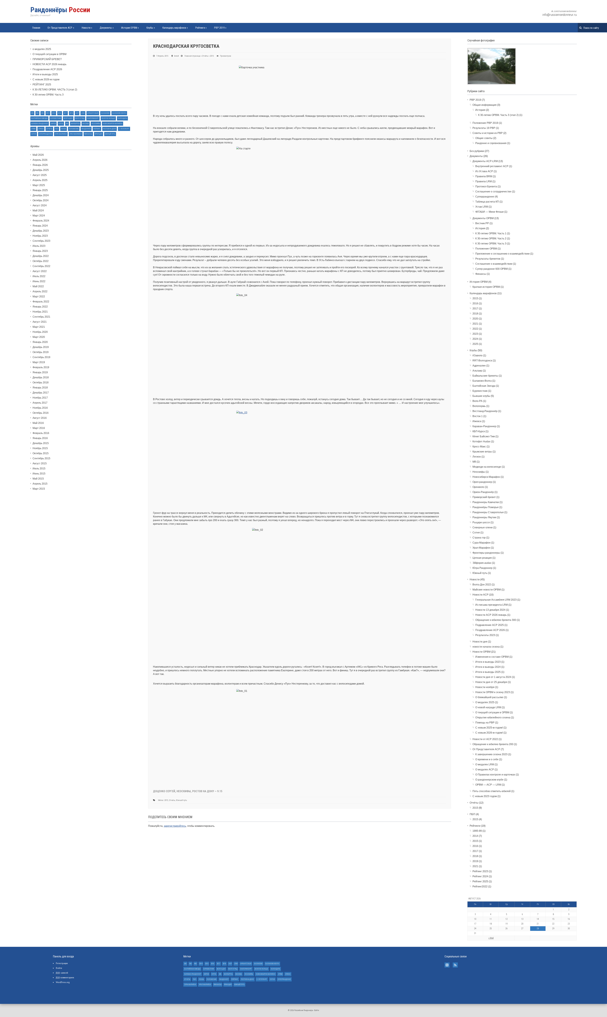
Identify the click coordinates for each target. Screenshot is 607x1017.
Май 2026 (38, 155)
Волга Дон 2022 (481, 584)
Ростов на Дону (109, 129)
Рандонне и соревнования (490, 143)
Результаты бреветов (487, 258)
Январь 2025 (40, 190)
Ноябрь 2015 (40, 448)
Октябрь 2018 (41, 382)
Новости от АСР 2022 (485, 739)
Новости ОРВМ (481, 651)
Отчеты (172, 800)
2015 (212, 56)
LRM (83, 113)
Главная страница (192, 56)
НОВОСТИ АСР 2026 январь (49, 64)
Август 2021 (40, 321)
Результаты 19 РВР (483, 128)
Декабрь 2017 (41, 392)
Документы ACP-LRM (485, 161)
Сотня (33, 134)
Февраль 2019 (41, 367)
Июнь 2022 (39, 281)
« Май (491, 938)
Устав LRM (481, 206)
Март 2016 (39, 428)
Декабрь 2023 (41, 230)
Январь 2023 (40, 251)
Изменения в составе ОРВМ (492, 656)
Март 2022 (39, 296)
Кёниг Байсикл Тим (483, 436)
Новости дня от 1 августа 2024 (493, 677)
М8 (67, 124)
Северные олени (482, 527)
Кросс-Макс (479, 446)
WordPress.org (63, 982)
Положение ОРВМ (486, 248)
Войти (59, 968)
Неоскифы (96, 124)
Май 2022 (38, 286)
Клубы (150, 27)
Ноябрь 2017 (40, 397)
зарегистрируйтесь (175, 826)
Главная (36, 27)
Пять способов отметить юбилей (491, 791)
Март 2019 (39, 362)
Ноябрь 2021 (40, 311)
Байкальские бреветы (485, 375)
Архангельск (92, 113)
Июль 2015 (39, 468)
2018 (71, 113)
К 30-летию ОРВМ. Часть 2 (490, 238)
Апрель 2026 (40, 160)
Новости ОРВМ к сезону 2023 (492, 692)
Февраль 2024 (41, 220)
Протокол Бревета (486, 186)
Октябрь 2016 (41, 413)
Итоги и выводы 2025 (45, 74)
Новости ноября (484, 687)
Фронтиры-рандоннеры (486, 552)
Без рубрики (477, 151)
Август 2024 (40, 205)
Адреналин (479, 365)
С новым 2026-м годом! (489, 732)
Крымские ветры (482, 451)
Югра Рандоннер (482, 568)
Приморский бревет (484, 497)
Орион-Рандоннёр (483, 492)
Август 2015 (40, 463)
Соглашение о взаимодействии (493, 263)
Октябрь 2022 (41, 261)
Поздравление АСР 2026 (47, 69)
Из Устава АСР (484, 171)
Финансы (88, 134)
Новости (87, 27)
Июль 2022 (39, 276)
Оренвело (478, 487)
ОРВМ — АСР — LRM (488, 784)
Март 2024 (39, 215)
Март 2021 (39, 327)
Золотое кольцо (108, 118)
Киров (53, 124)
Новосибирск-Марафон (112, 124)
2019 (475, 861)
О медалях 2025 (484, 702)
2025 (475, 344)
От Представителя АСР (61, 27)
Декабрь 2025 (41, 170)
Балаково (105, 113)
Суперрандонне (45, 134)
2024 (475, 339)
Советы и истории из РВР (487, 133)
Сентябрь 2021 (41, 316)
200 (32, 113)
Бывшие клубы (481, 396)
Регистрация (62, 963)
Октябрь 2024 (41, 200)
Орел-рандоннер (482, 482)
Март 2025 (39, 185)
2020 (475, 318)
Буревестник (55, 118)
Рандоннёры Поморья (485, 507)
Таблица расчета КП (487, 201)
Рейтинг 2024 (480, 876)
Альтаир (477, 370)
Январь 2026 (40, 165)
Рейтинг (96, 129)
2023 (475, 333)
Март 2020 (39, 337)
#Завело (477, 355)
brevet (176, 56)
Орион (41, 129)
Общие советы (484, 138)
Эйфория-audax (481, 563)
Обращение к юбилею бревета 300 (495, 620)
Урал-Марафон (76, 134)
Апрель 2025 (40, 180)
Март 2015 (39, 488)
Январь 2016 (40, 438)
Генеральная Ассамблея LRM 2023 (496, 599)
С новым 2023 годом (484, 796)
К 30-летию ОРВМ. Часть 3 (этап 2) (498, 115)
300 (37, 113)
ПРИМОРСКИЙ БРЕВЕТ (47, 59)
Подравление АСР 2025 (489, 625)
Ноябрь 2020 (40, 332)
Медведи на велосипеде (486, 466)
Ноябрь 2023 (40, 235)
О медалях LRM (484, 764)
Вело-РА (477, 401)
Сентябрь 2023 (41, 241)
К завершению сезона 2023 (491, 754)
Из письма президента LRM (491, 604)
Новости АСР (480, 594)
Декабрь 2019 (41, 347)
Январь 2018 (40, 387)
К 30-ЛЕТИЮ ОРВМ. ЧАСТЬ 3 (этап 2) (55, 89)
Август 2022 (40, 271)
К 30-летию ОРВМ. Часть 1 (490, 233)
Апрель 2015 (40, 483)
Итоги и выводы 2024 (488, 667)
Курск (60, 124)
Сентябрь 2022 (41, 266)
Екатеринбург (93, 118)
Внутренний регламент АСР (491, 166)
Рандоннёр (86, 129)
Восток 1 (477, 416)
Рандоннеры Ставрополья (488, 512)
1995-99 (477, 831)
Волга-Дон (68, 118)
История (480, 110)
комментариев (65, 977)
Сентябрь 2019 (41, 357)
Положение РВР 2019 (485, 123)
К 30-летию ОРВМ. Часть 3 (48, 94)
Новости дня (479, 641)
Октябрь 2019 (41, 352)
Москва (85, 124)
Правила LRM (483, 181)
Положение (74, 129)
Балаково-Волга (119, 113)
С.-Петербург (124, 129)
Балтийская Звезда (39, 118)
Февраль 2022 (41, 301)
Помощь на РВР (484, 722)
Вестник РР (482, 223)
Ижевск (476, 421)
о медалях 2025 (42, 49)
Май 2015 (38, 478)
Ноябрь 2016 (40, 407)
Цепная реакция (482, 557)
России (60, 10)
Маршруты (75, 124)
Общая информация (484, 105)
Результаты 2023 (485, 635)
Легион (476, 456)
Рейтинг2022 (479, 886)
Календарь (122, 118)
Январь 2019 (40, 372)
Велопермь (479, 406)
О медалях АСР (484, 769)
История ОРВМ (130, 27)
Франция (98, 134)
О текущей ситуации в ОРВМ (49, 54)
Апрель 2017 (40, 402)
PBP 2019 (220, 27)
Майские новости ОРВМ (486, 589)
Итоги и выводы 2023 (488, 662)
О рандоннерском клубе (489, 779)
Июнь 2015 (39, 473)
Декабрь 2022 (41, 256)
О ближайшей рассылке (489, 697)
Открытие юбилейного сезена (492, 717)
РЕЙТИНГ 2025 (42, 84)
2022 (475, 328)
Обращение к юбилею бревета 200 (492, 744)
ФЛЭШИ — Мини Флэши (489, 211)
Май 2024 (38, 210)
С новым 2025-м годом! (489, 727)
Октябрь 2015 (41, 453)
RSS (455, 965)
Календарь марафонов (175, 27)
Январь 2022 (40, 306)
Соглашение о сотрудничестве (493, 191)
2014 (47, 113)
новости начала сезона (486, 646)
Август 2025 (40, 175)
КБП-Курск (478, 431)
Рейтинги (201, 27)
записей (62, 973)
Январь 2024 (40, 225)
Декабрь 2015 (41, 443)
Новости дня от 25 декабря (491, 682)
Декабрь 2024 (41, 195)
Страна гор (479, 537)
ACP (77, 113)
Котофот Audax (481, 441)
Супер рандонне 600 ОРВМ (491, 268)
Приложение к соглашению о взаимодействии (502, 253)
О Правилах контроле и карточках (495, 774)
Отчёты (205, 56)
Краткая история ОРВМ (486, 287)
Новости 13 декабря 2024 (490, 609)
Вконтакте (447, 965)
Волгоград (79, 118)
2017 (65, 113)
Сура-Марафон (61, 134)
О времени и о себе (486, 759)
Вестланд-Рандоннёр (484, 411)
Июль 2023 (39, 246)
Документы (107, 27)
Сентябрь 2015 (41, 458)
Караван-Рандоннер (39, 124)
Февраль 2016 (41, 433)
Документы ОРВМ (483, 218)
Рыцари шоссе (481, 522)
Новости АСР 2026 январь (491, 615)
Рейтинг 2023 (480, 871)
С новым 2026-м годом (46, 79)
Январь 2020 (40, 342)
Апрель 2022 (40, 291)
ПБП (56, 129)
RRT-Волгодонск (482, 360)
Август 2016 (40, 418)
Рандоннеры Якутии (484, 517)
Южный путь (181, 800)
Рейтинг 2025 (480, 881)
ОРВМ (33, 129)
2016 (59, 113)
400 (42, 113)
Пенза (63, 129)
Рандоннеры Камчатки (485, 502)
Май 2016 (38, 423)
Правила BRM (483, 176)
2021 (475, 323)
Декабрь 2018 (41, 377)
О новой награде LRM (488, 707)
